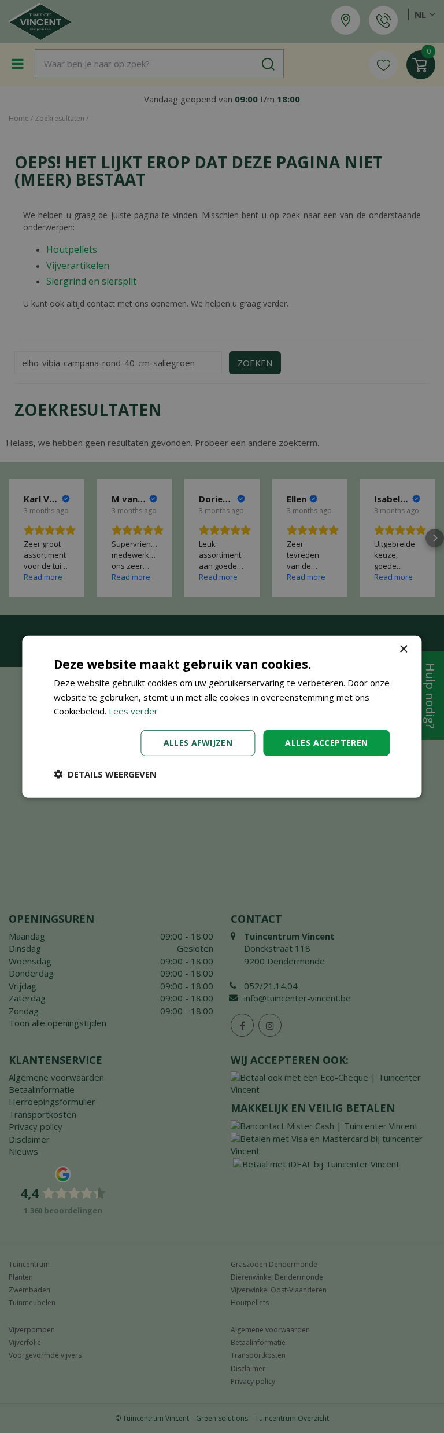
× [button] (403, 648)
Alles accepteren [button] (326, 742)
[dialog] (221, 716)
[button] (105, 774)
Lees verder (133, 711)
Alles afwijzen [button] (198, 742)
